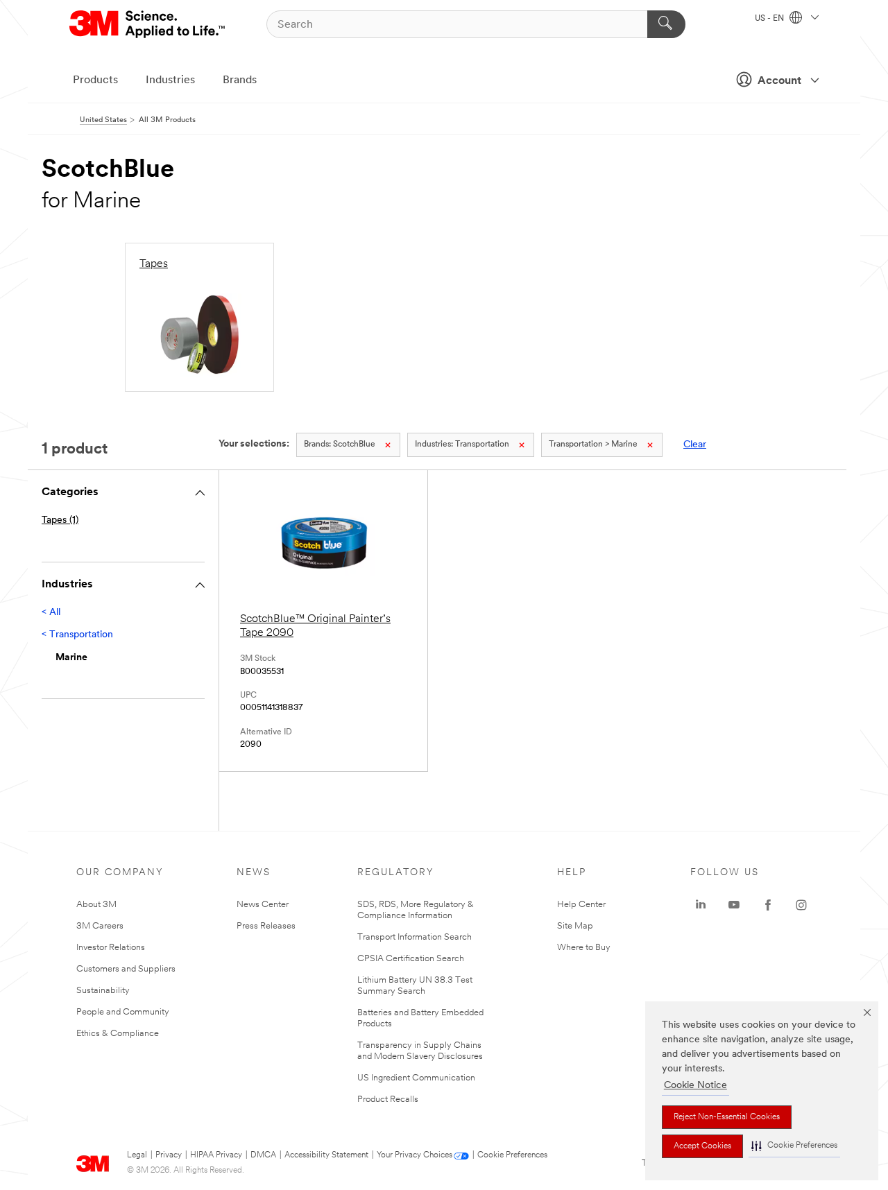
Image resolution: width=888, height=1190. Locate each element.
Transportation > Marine (593, 444)
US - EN (770, 19)
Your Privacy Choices (414, 1155)
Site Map (575, 926)
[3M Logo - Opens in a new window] (148, 24)
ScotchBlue (339, 444)
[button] (794, 1146)
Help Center (581, 904)
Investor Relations (110, 947)
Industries (170, 80)
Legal (137, 1155)
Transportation (462, 444)
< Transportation (77, 635)
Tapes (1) (60, 520)
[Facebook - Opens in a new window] (768, 905)
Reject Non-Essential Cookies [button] (727, 1117)
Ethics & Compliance (117, 1033)
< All (51, 612)
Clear (694, 445)
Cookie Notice (695, 1085)
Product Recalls (387, 1099)
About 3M (96, 904)
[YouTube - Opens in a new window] (734, 905)
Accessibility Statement (326, 1155)
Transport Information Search (414, 937)
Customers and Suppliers (126, 969)
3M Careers (99, 926)
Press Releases (266, 926)
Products (95, 80)
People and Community (122, 1012)
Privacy (168, 1155)
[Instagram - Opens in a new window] (801, 905)
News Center (263, 904)
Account (779, 81)
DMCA (263, 1155)
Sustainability (103, 990)
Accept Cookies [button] (702, 1146)
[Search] (666, 24)
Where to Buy (583, 947)
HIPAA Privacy (216, 1155)
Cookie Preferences (512, 1155)
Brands (240, 80)
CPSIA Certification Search (410, 958)
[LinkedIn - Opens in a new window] (700, 905)
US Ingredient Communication (416, 1078)
